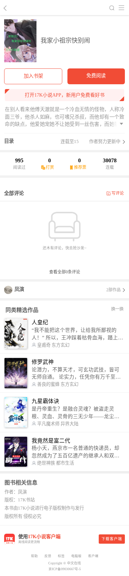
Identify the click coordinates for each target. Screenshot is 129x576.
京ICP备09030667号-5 (65, 569)
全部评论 (14, 193)
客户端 (93, 556)
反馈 (47, 556)
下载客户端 (111, 539)
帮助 (34, 556)
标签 (61, 556)
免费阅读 (96, 75)
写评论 (117, 193)
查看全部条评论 (64, 272)
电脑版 (76, 556)
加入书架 (33, 76)
